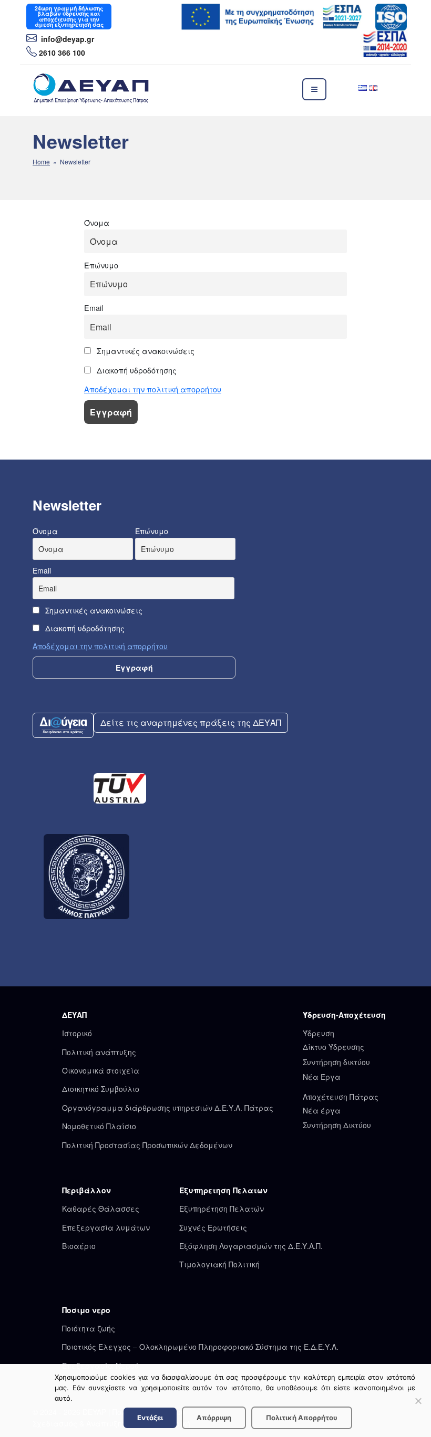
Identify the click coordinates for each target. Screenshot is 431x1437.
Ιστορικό (77, 1033)
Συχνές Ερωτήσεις (213, 1227)
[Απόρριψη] (418, 1401)
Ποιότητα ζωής (88, 1328)
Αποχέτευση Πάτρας (340, 1096)
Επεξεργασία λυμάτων (106, 1227)
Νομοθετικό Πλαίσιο (99, 1126)
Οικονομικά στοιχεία (100, 1070)
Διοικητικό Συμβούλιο (100, 1089)
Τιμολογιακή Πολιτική (219, 1264)
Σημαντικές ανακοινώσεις (144, 350)
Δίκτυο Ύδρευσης (333, 1047)
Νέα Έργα (322, 1076)
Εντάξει (150, 1417)
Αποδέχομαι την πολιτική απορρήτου (152, 388)
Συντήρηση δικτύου (336, 1062)
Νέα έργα (322, 1110)
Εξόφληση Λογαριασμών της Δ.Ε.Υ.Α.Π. (251, 1246)
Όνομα (96, 222)
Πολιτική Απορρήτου (301, 1417)
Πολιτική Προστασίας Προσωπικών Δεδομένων (147, 1145)
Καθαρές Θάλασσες (100, 1208)
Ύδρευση (318, 1033)
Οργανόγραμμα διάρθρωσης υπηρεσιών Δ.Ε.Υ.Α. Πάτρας (167, 1107)
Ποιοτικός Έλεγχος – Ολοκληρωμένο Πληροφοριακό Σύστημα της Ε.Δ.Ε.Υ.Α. (200, 1346)
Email (93, 307)
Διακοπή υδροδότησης (136, 370)
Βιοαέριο (79, 1246)
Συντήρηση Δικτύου (337, 1125)
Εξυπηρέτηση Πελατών (221, 1208)
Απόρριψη (214, 1417)
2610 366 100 (62, 52)
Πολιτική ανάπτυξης (99, 1052)
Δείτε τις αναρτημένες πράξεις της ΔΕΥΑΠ (190, 722)
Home (41, 161)
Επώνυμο (101, 264)
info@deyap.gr (66, 39)
